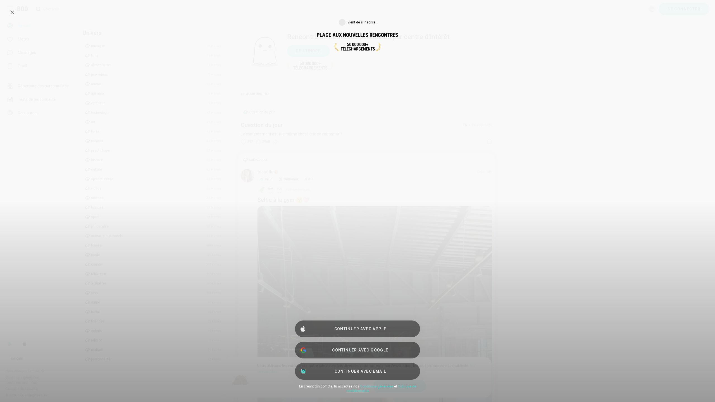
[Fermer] (12, 12)
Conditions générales (376, 386)
